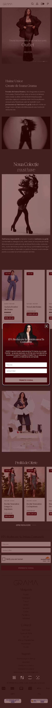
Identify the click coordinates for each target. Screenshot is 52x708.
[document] (26, 354)
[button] (46, 326)
